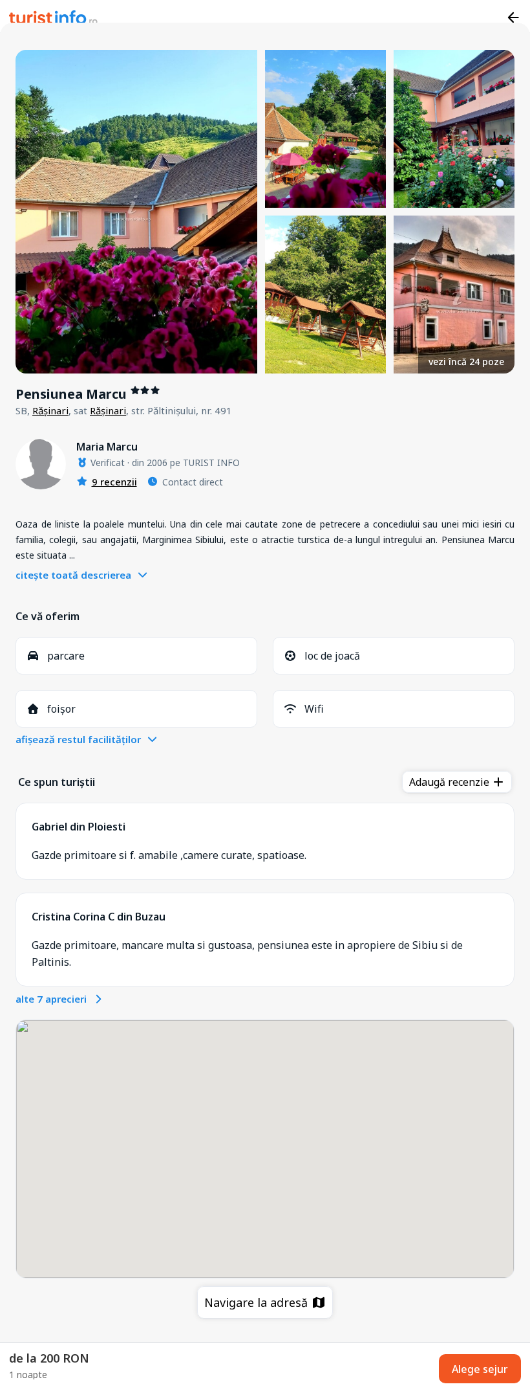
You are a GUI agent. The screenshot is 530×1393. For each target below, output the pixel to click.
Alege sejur (480, 1369)
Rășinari (50, 410)
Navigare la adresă (257, 1302)
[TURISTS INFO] (53, 19)
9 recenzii (114, 481)
